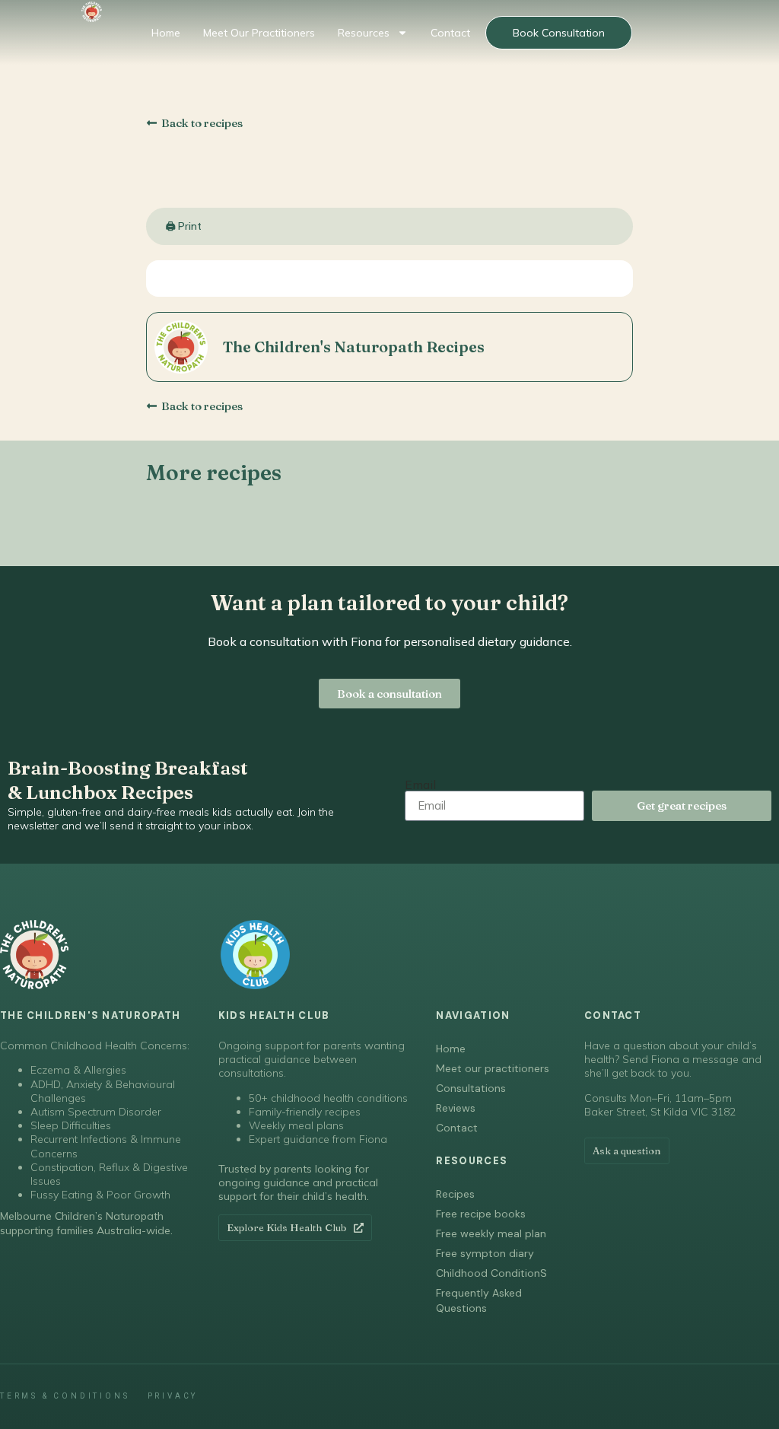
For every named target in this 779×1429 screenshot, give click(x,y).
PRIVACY (173, 1396)
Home (165, 33)
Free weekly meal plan (491, 1233)
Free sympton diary (485, 1253)
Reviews (455, 1108)
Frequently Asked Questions (479, 1300)
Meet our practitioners (259, 33)
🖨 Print (184, 226)
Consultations (471, 1088)
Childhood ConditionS (491, 1273)
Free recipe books (481, 1214)
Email (420, 784)
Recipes (455, 1194)
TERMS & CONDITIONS (64, 1396)
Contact (450, 33)
